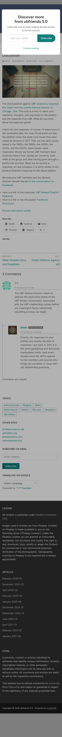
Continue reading (31, 48)
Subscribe (46, 38)
